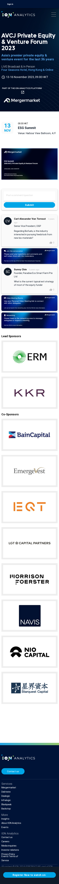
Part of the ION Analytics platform (22, 90)
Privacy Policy (8, 854)
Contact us (13, 771)
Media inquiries (8, 845)
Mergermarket (8, 787)
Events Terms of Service (9, 858)
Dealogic (5, 796)
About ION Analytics (11, 823)
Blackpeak (6, 804)
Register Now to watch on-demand (29, 875)
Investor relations (10, 850)
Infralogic (6, 800)
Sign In (10, 4)
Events (4, 827)
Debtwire (6, 791)
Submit (29, 205)
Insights (5, 818)
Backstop (6, 808)
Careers (5, 841)
